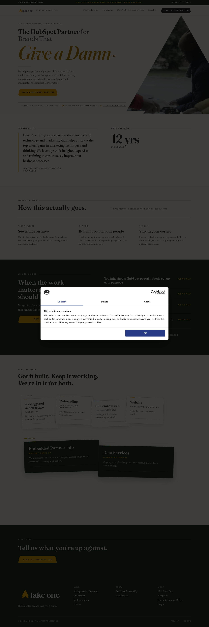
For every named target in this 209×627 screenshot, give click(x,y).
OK (145, 333)
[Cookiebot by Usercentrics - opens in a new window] (152, 292)
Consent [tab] (62, 301)
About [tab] (147, 301)
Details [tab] (104, 301)
